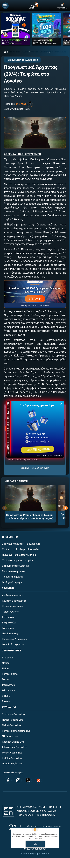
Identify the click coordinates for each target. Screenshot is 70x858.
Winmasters (8, 690)
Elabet (5, 668)
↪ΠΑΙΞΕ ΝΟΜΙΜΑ (37, 449)
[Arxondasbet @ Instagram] (18, 780)
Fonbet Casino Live (12, 752)
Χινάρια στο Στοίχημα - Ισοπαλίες (20, 549)
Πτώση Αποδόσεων (12, 606)
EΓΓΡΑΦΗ (35, 298)
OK (35, 843)
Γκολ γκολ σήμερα (12, 582)
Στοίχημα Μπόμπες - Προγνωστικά (21, 544)
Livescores (8, 628)
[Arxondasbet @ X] (28, 780)
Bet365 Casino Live (12, 758)
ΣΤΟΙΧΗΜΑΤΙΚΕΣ (11, 650)
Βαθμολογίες (9, 622)
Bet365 (6, 696)
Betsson (6, 701)
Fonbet (6, 679)
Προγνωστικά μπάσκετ (14, 571)
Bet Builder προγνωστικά (15, 566)
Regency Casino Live (13, 741)
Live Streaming (10, 633)
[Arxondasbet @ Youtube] (38, 780)
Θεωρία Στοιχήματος (13, 644)
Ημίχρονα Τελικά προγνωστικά (19, 555)
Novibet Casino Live (12, 719)
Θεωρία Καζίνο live (12, 763)
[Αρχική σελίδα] (5, 52)
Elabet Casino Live (11, 725)
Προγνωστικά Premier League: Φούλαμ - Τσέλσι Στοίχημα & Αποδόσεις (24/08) (30, 517)
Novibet (6, 663)
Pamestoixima (10, 674)
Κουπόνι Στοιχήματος (14, 601)
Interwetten (8, 685)
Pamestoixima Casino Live (16, 731)
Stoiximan (7, 657)
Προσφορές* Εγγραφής (14, 639)
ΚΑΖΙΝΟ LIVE (9, 707)
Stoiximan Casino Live (14, 714)
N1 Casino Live (10, 736)
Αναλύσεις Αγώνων (12, 595)
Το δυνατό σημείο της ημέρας (18, 560)
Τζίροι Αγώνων (10, 611)
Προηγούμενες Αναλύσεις (22, 59)
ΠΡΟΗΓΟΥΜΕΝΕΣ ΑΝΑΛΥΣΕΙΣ (18, 52)
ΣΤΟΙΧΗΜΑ (8, 588)
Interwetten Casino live (14, 747)
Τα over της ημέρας (12, 576)
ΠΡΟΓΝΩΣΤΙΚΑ (10, 537)
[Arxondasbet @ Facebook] (8, 780)
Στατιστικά (8, 617)
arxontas (20, 103)
